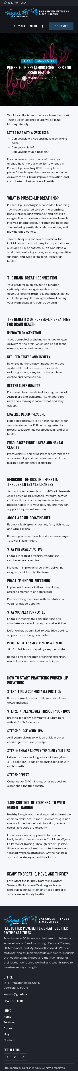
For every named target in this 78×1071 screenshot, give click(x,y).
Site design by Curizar (17, 1068)
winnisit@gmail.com (16, 994)
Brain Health (45, 61)
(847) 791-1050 (13, 1001)
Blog (27, 61)
